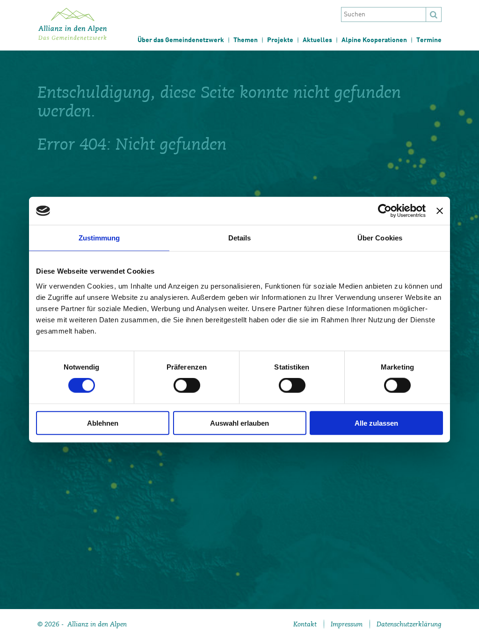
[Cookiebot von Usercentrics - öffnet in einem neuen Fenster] (385, 211)
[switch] (187, 385)
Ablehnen (102, 423)
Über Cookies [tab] (379, 238)
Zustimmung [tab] (99, 238)
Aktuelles (317, 40)
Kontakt (305, 624)
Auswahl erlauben (239, 423)
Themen (245, 40)
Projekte (280, 40)
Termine (429, 40)
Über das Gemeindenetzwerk (181, 40)
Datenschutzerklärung (409, 624)
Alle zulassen (376, 423)
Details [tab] (239, 238)
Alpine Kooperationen (374, 40)
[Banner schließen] (439, 211)
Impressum (347, 624)
